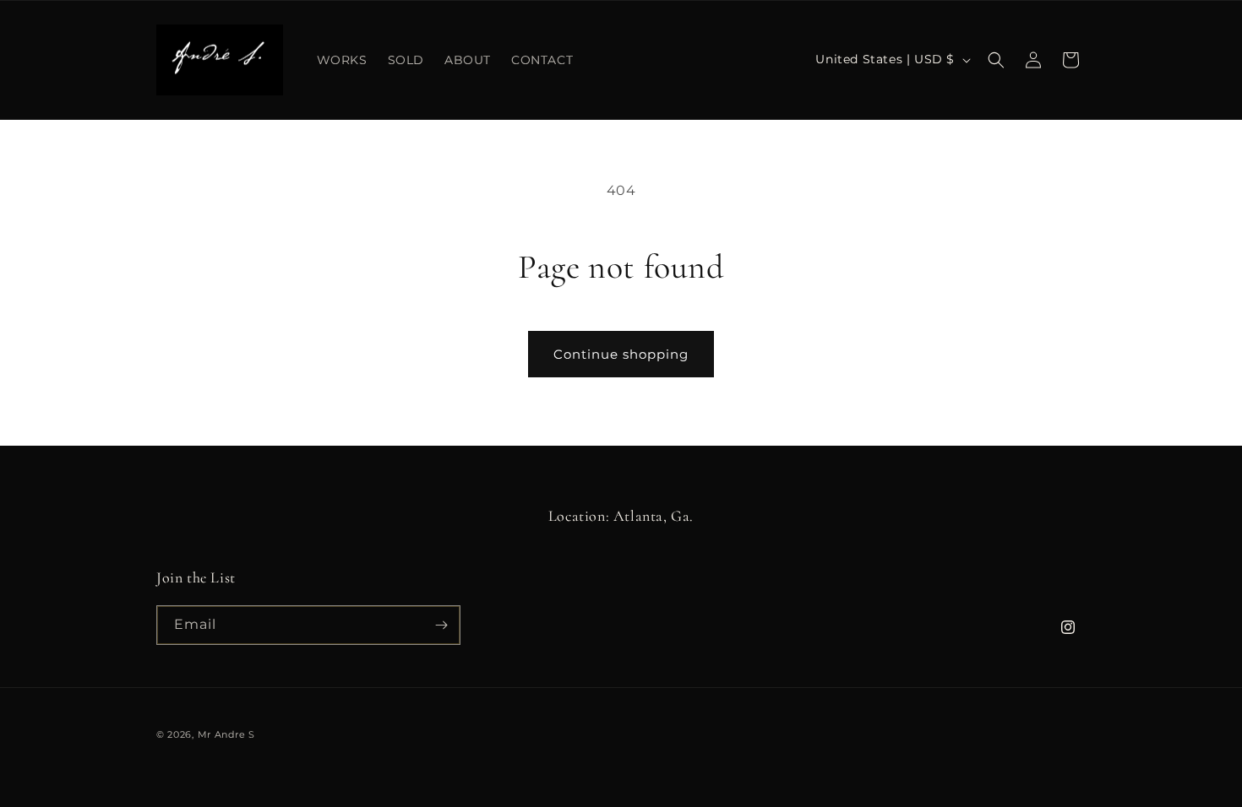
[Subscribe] (441, 625)
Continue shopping (621, 354)
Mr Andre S (226, 734)
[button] (996, 60)
